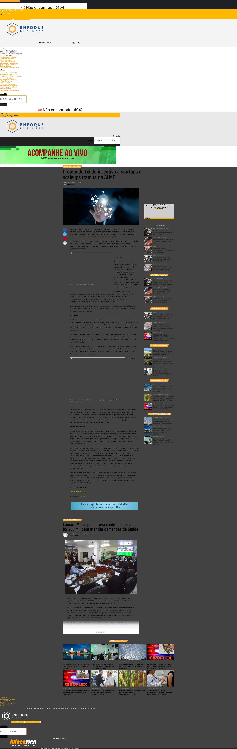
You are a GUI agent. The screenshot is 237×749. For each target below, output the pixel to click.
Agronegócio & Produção (8, 57)
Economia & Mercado (8, 50)
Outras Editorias (6, 55)
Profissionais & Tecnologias (11, 54)
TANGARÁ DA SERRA (60, 42)
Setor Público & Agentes (8, 64)
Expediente (3, 10)
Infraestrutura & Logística (9, 63)
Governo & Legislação (7, 61)
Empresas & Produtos (8, 52)
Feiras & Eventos (5, 60)
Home (2, 48)
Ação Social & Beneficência (9, 67)
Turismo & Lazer (5, 66)
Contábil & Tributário (7, 59)
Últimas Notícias (5, 13)
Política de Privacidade (7, 12)
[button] (60, 15)
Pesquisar (4, 95)
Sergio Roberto (70, 184)
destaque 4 (83, 497)
